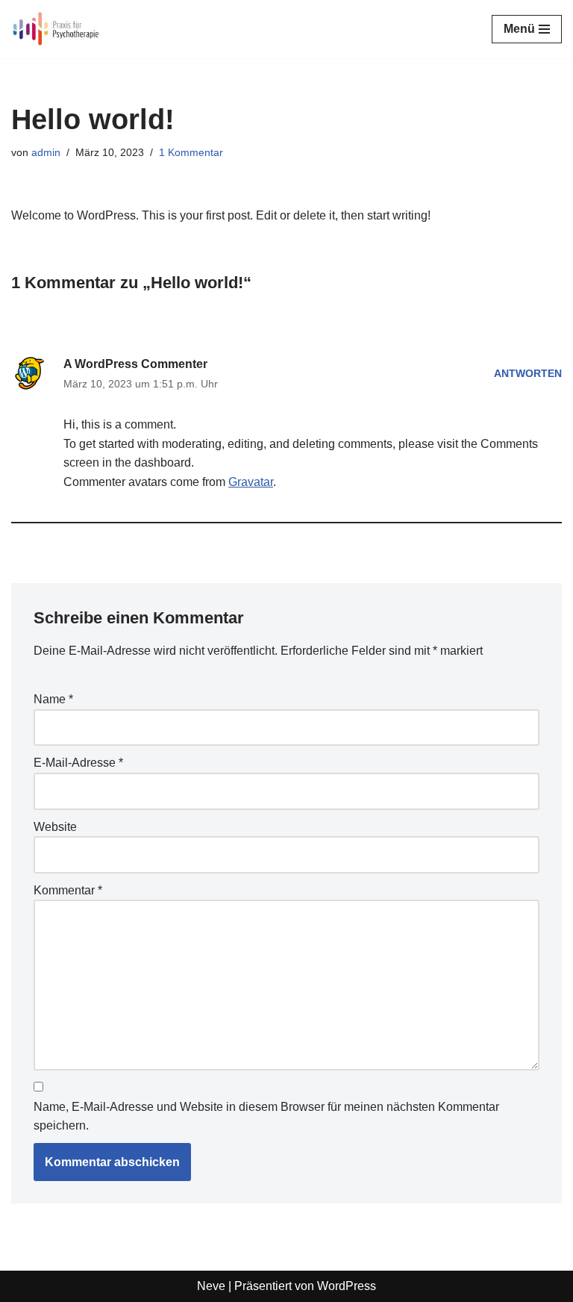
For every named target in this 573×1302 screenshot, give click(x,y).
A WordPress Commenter (135, 364)
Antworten (528, 373)
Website (55, 826)
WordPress (346, 1286)
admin (45, 152)
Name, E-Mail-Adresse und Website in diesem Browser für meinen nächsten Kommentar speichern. (266, 1116)
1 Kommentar (191, 152)
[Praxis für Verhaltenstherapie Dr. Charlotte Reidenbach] (56, 29)
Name (53, 699)
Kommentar (68, 890)
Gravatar (250, 482)
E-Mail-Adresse (78, 762)
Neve (211, 1286)
